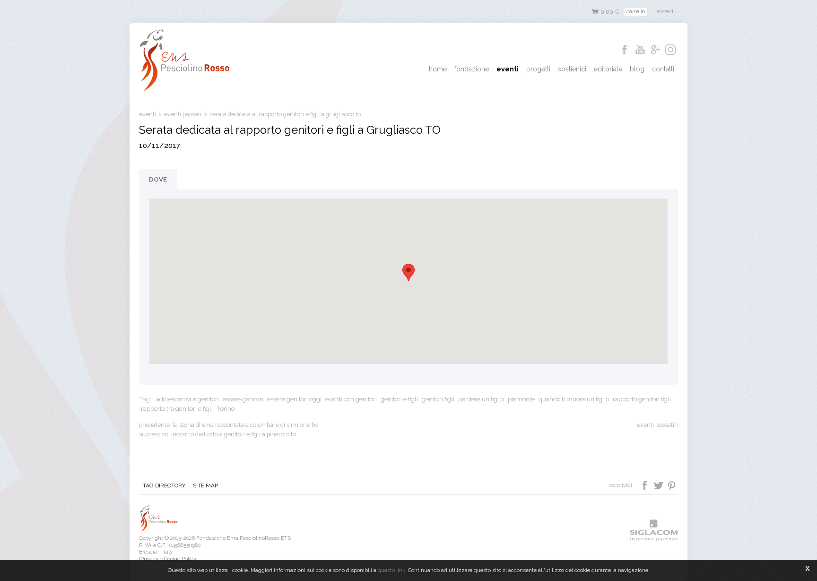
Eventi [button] (507, 69)
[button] (408, 272)
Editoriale (608, 69)
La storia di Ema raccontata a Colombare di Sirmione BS (245, 424)
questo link (391, 570)
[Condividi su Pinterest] (672, 484)
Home (438, 69)
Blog (637, 69)
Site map (205, 485)
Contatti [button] (663, 69)
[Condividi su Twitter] (659, 484)
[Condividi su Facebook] (645, 484)
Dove (158, 179)
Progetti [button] (538, 69)
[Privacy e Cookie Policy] (168, 558)
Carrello (635, 11)
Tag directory (164, 485)
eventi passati (182, 114)
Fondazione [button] (471, 69)
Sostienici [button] (572, 69)
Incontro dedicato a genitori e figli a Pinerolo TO (233, 434)
